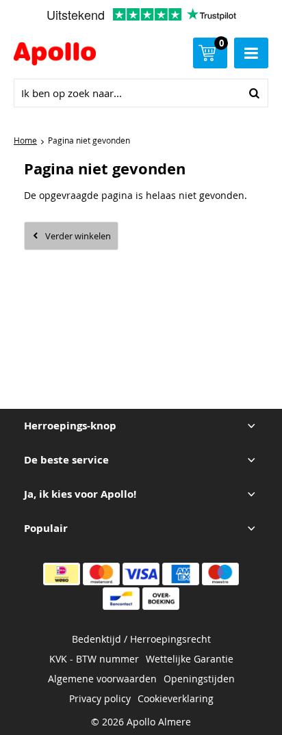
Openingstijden (199, 678)
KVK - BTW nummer (94, 658)
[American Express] (180, 574)
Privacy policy (100, 698)
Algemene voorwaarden (102, 678)
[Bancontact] (121, 598)
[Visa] (141, 574)
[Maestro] (220, 574)
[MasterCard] (101, 574)
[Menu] (251, 53)
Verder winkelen (78, 236)
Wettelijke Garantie (189, 658)
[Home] (61, 55)
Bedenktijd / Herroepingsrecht (141, 638)
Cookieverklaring (176, 698)
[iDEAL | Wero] (61, 574)
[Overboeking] (160, 598)
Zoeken (254, 93)
